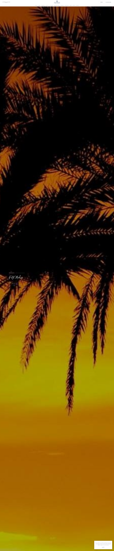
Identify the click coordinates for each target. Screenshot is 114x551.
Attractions (67, 5)
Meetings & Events (57, 5)
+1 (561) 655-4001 (108, 2)
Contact (77, 5)
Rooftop (47, 5)
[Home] (57, 2)
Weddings (62, 5)
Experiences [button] (43, 5)
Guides (71, 5)
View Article (13, 283)
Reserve (101, 2)
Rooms (36, 5)
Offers (39, 5)
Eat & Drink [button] (51, 5)
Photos (74, 5)
